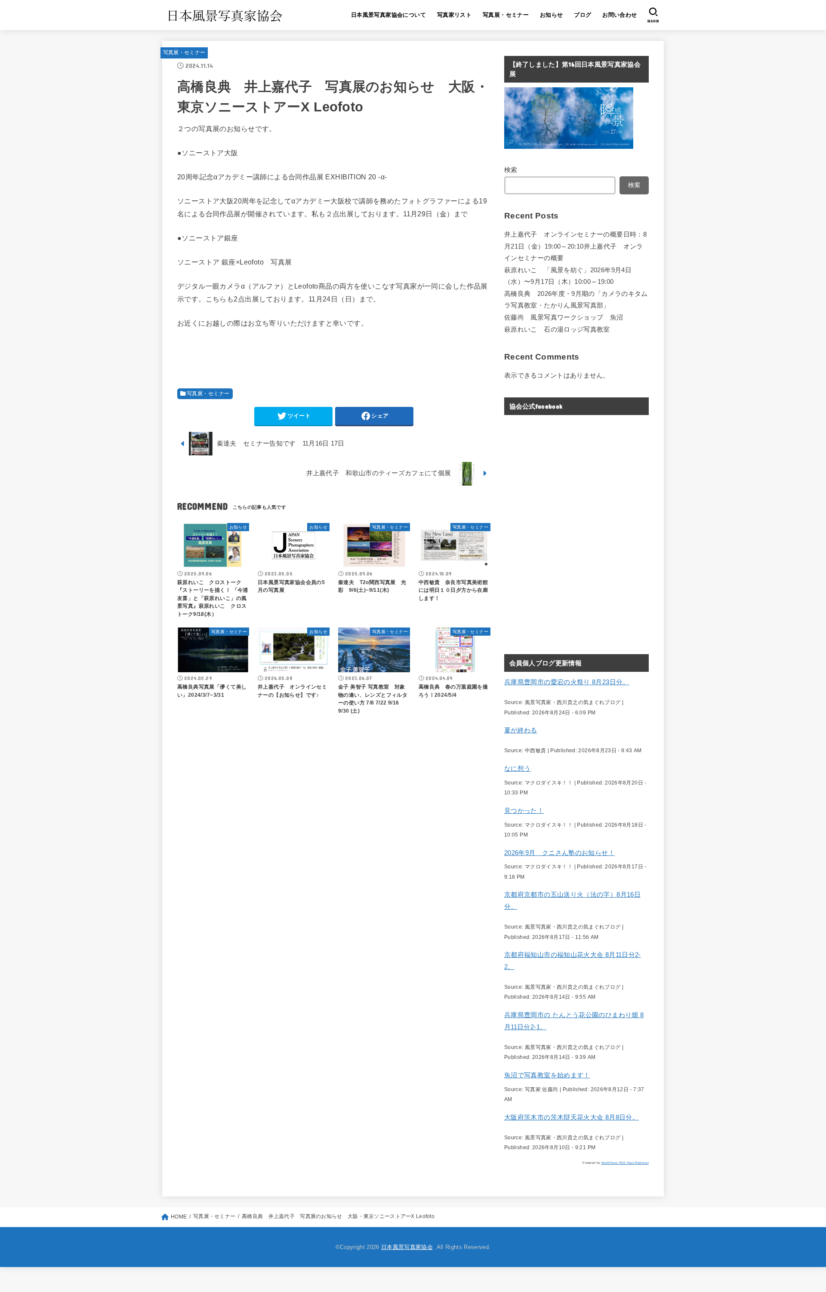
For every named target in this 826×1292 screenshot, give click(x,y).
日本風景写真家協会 (407, 1247)
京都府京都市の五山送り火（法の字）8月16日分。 (572, 900)
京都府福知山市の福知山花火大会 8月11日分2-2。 (572, 960)
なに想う (517, 768)
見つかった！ (524, 810)
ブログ (582, 15)
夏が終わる (520, 730)
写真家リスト (454, 15)
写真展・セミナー (506, 15)
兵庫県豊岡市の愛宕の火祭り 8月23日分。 (566, 682)
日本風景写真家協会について (388, 15)
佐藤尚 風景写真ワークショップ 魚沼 (563, 317)
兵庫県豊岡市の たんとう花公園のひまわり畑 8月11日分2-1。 (574, 1021)
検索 (511, 169)
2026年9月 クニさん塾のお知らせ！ (559, 852)
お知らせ (551, 15)
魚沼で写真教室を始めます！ (547, 1075)
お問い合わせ (619, 15)
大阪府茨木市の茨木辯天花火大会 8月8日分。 (571, 1117)
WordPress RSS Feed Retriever (625, 1163)
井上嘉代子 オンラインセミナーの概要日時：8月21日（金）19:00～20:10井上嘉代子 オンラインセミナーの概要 (575, 246)
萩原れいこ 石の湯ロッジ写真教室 (557, 329)
